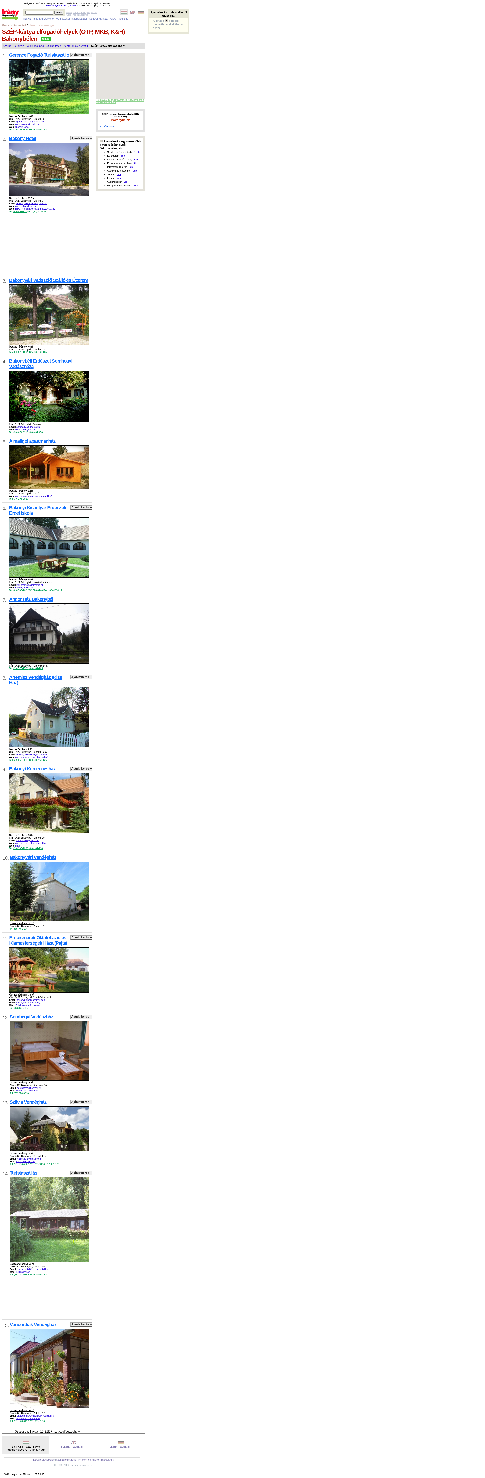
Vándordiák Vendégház (28, 1418)
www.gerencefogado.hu (27, 124)
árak (17, 845)
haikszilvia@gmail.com (29, 1159)
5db (123, 155)
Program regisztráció (88, 1459)
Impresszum (107, 1459)
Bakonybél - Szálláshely (27, 1002)
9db (135, 170)
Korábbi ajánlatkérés (44, 1459)
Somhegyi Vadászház (27, 1090)
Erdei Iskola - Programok (28, 1005)
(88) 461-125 (20, 211)
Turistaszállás (23, 1272)
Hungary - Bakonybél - (73, 1446)
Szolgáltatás (53, 45)
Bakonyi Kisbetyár (24, 587)
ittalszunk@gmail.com (27, 840)
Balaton (76, 12)
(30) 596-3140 (35, 590)
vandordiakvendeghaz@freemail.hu (35, 1416)
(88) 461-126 (40, 760)
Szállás (38, 18)
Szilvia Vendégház (25, 1161)
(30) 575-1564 (20, 352)
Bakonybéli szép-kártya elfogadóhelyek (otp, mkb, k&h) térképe (120, 101)
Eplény (73, 6)
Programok (123, 18)
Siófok (94, 12)
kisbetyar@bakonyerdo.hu (30, 585)
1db (126, 182)
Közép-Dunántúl (14, 25)
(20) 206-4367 (21, 1164)
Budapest (85, 12)
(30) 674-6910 (20, 432)
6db (119, 174)
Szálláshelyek (107, 126)
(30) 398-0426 (21, 1008)
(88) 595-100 (20, 590)
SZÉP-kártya (109, 18)
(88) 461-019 (20, 1274)
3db (136, 159)
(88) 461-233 (52, 1164)
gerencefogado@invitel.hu (30, 121)
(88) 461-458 (36, 432)
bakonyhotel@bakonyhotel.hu (31, 203)
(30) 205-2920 (20, 498)
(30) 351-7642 (20, 129)
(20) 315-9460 (37, 1164)
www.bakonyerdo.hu (25, 429)
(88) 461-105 (40, 352)
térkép (45, 39)
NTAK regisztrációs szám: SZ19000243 (35, 209)
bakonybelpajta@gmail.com (31, 1000)
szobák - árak (22, 127)
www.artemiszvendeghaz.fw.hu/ (31, 757)
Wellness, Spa (63, 18)
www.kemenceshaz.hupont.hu (30, 843)
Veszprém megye (41, 25)
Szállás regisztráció (66, 1459)
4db (136, 185)
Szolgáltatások (79, 18)
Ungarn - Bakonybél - (121, 1446)
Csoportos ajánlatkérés (77, 15)
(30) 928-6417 (21, 1421)
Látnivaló (19, 45)
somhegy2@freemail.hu (28, 427)
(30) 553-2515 (20, 760)
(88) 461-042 (40, 129)
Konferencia (95, 18)
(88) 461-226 (36, 848)
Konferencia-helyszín (76, 45)
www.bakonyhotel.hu (26, 206)
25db (137, 152)
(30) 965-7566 (37, 1421)
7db (119, 178)
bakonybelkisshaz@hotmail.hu (32, 754)
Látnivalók (48, 18)
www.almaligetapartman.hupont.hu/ (33, 496)
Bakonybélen (120, 120)
